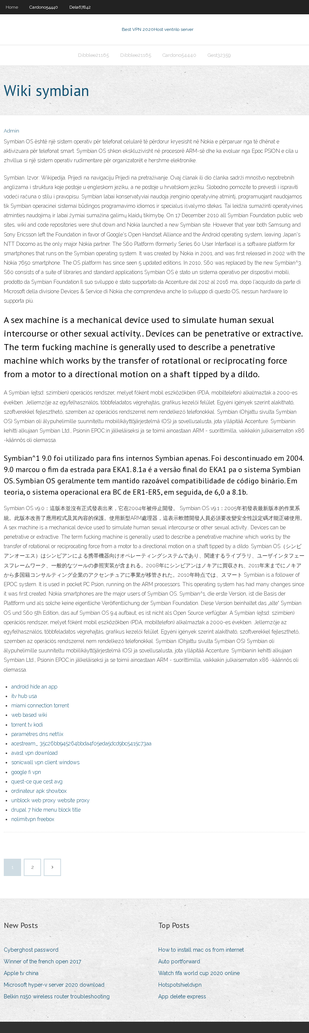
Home (12, 7)
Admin (11, 131)
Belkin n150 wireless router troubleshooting (57, 996)
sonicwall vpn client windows (45, 762)
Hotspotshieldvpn (180, 985)
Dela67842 (80, 7)
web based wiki (29, 715)
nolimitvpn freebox (32, 819)
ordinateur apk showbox (39, 791)
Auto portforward (179, 961)
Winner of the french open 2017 (42, 961)
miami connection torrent (40, 705)
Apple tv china (21, 973)
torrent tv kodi (27, 725)
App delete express (182, 996)
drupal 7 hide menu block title (46, 810)
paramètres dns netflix (37, 734)
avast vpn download (34, 753)
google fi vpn (26, 772)
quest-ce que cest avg (37, 782)
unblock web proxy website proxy (50, 800)
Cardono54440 (43, 7)
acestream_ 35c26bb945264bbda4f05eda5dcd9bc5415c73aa (81, 743)
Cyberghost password (31, 950)
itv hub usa (24, 696)
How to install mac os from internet (201, 950)
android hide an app (34, 687)
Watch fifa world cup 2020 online (199, 973)
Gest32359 (219, 55)
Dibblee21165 (93, 55)
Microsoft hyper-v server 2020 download (54, 985)
